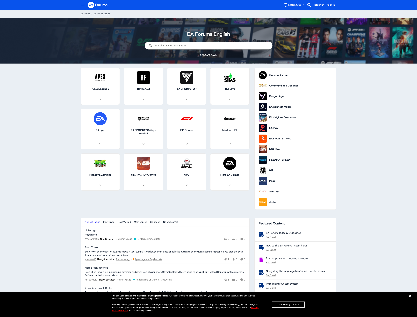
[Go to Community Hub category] (263, 75)
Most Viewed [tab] (124, 222)
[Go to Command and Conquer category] (263, 86)
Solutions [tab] (155, 222)
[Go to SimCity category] (263, 191)
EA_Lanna (271, 249)
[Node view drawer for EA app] (100, 144)
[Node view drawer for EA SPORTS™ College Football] (143, 144)
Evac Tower (91, 247)
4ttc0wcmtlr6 (92, 239)
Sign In (331, 4)
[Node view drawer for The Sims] (230, 99)
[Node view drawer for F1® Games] (187, 144)
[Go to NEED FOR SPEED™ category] (263, 160)
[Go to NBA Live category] (263, 149)
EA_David (271, 237)
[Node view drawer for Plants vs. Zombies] (100, 185)
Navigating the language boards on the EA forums (295, 271)
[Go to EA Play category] (263, 128)
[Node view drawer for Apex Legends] (100, 99)
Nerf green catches (96, 267)
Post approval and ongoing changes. (287, 258)
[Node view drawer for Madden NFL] (230, 144)
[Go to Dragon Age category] (263, 96)
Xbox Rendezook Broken (99, 288)
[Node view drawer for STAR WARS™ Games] (143, 185)
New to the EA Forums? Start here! (286, 245)
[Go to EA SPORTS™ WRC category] (263, 139)
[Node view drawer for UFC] (187, 185)
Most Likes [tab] (108, 222)
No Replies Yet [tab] (170, 222)
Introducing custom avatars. (282, 283)
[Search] (309, 5)
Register (319, 4)
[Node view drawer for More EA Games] (230, 185)
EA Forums (85, 13)
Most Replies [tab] (140, 222)
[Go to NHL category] (263, 170)
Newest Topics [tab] (92, 222)
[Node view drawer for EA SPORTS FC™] (187, 99)
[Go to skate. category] (263, 202)
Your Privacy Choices (288, 304)
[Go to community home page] (98, 5)
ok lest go (90, 230)
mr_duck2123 (92, 279)
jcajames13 (90, 259)
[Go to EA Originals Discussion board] (263, 117)
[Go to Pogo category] (263, 181)
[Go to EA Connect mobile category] (263, 107)
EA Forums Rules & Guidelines (283, 233)
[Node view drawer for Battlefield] (143, 99)
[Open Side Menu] (82, 4)
